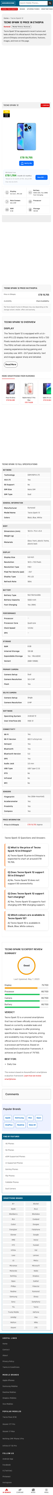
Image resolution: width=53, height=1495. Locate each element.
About (5, 1355)
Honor (36, 1240)
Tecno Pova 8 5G (10, 1417)
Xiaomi (13, 1327)
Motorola (13, 1271)
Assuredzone (8, 3)
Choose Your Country (9, 9)
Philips (13, 1286)
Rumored (7, 27)
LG (13, 1260)
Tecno (35, 1307)
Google (36, 1235)
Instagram (7, 1482)
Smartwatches (47, 9)
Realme (20, 1125)
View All (32, 1125)
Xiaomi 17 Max (9, 1431)
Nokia (36, 1271)
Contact (6, 1349)
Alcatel (36, 1204)
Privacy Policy (8, 1361)
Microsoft (36, 1265)
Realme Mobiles (9, 1392)
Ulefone (36, 1312)
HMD (13, 1240)
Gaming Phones (11, 1169)
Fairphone (36, 1229)
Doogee (36, 1224)
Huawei (36, 1245)
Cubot (13, 1224)
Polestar (36, 1286)
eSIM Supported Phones (15, 1156)
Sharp (36, 1296)
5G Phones (9, 1150)
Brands (22, 9)
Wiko (36, 1322)
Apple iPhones (8, 1380)
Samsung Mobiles (10, 1386)
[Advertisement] (26, 73)
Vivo (30, 1118)
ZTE (35, 1327)
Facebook (7, 1465)
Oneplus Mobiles (9, 1398)
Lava (13, 1255)
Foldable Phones (12, 1182)
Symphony (36, 1302)
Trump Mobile (13, 1312)
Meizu (36, 1260)
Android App (8, 1459)
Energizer (13, 1229)
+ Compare (45, 105)
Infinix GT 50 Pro (10, 1445)
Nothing (13, 1276)
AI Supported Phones (14, 1163)
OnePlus (9, 1125)
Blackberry (13, 1214)
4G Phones (9, 1143)
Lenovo (36, 1255)
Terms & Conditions (11, 1367)
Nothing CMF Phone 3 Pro (13, 1438)
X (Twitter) (7, 1470)
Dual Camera (10, 1188)
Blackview (36, 1214)
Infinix (13, 1250)
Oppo (39, 1118)
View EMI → (41, 177)
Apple (7, 1118)
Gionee (13, 1235)
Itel (36, 1250)
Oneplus (36, 1276)
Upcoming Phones (33, 9)
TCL (13, 1307)
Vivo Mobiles (8, 1404)
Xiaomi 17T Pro (9, 1424)
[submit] (50, 3)
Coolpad (36, 1219)
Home (6, 18)
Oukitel (36, 1281)
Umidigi (13, 1317)
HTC (13, 1245)
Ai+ (13, 1204)
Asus (36, 1209)
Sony (13, 1302)
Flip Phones (10, 1175)
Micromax (13, 1265)
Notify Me (28, 163)
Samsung (19, 1118)
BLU (13, 1219)
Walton (13, 1322)
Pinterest (7, 1476)
